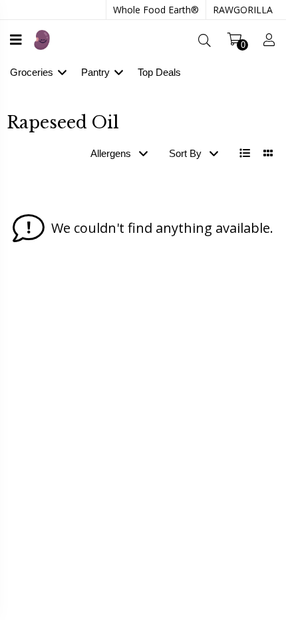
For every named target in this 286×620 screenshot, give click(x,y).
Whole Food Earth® (156, 9)
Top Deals (159, 72)
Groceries (31, 72)
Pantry (95, 72)
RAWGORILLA (243, 9)
